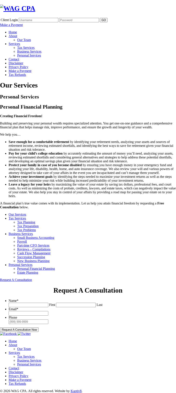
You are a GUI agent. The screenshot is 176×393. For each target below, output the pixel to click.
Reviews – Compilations (33, 249)
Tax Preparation (28, 226)
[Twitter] (24, 334)
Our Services (17, 214)
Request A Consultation (16, 280)
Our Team (24, 40)
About (13, 36)
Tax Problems (26, 230)
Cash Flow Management (33, 253)
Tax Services (26, 47)
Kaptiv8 (76, 391)
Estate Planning (27, 272)
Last (99, 305)
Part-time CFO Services (33, 245)
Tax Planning (26, 222)
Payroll (22, 241)
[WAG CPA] (17, 8)
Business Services (29, 51)
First (52, 305)
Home (13, 32)
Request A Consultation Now (19, 329)
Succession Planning (31, 257)
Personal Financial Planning (36, 268)
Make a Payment (11, 25)
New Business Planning (33, 261)
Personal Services (29, 55)
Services (14, 44)
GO (104, 20)
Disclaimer (16, 63)
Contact (14, 59)
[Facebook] (9, 334)
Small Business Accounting (35, 237)
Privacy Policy (18, 67)
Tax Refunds (17, 75)
